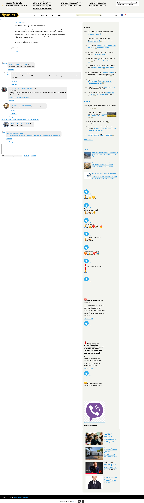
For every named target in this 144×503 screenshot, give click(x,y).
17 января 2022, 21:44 (20, 64)
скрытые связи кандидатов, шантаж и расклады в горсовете (100, 82)
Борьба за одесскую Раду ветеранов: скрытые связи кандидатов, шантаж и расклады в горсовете (16, 4)
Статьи (34, 15)
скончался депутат (110, 87)
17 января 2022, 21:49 (26, 89)
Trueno (11, 64)
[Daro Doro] (6, 74)
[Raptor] (6, 127)
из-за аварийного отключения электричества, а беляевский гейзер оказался (102, 74)
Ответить (11, 69)
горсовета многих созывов (96, 89)
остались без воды (108, 72)
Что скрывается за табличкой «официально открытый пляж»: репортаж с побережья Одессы (105, 154)
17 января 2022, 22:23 (25, 105)
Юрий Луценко (92, 45)
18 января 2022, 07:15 (22, 123)
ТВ (52, 15)
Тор (8, 133)
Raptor (13, 123)
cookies (74, 501)
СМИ (58, 15)
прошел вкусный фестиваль (108, 107)
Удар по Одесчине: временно (96, 92)
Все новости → (88, 139)
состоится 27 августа (100, 54)
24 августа (87, 102)
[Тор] (3, 132)
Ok (79, 501)
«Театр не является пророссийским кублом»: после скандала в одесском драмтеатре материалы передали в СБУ (103, 164)
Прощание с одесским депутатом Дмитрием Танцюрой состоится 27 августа (110, 479)
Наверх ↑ (17, 51)
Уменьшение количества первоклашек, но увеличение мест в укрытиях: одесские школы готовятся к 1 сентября (110, 438)
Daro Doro (15, 74)
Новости (43, 15)
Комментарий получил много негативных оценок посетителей (20, 117)
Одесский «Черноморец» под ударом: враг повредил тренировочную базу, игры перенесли (97, 4)
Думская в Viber (88, 423)
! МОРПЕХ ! (14, 105)
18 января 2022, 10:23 (16, 133)
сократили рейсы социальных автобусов (100, 135)
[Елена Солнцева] (4, 92)
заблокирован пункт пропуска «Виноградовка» (101, 93)
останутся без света (100, 123)
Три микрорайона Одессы (95, 72)
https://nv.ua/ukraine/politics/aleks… (19, 97)
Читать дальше (88, 318)
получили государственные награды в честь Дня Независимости (102, 129)
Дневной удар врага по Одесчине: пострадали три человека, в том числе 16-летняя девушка (72, 3)
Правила (26, 155)
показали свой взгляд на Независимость (97, 115)
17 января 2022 (18, 22)
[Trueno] (4, 63)
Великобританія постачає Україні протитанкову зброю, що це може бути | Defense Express (33, 135)
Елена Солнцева (14, 89)
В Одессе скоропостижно (96, 87)
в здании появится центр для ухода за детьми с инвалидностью (101, 68)
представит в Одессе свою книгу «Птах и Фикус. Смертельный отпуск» (102, 46)
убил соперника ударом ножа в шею (102, 60)
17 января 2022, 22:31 (26, 74)
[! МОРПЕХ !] (6, 108)
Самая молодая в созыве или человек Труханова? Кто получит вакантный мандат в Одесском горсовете (110, 452)
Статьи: (86, 149)
